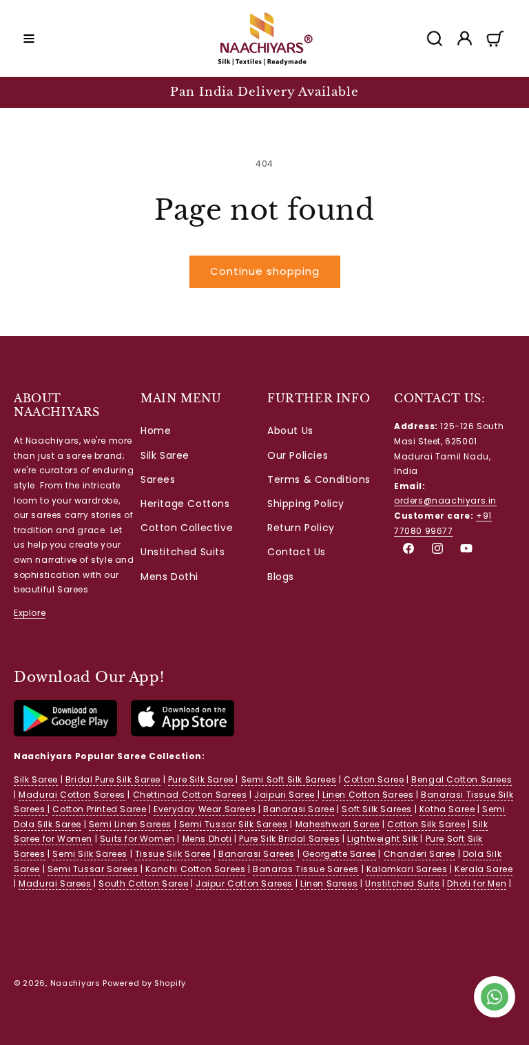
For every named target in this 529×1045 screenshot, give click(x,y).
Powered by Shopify (144, 983)
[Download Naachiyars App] (65, 733)
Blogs (280, 576)
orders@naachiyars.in (445, 500)
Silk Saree (165, 455)
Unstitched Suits (183, 552)
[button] (29, 38)
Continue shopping (265, 271)
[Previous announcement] (27, 92)
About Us (290, 430)
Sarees (158, 479)
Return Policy (301, 528)
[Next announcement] (502, 92)
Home (156, 430)
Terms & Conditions (319, 479)
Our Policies (297, 455)
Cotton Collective (187, 528)
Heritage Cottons (185, 503)
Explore (29, 613)
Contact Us (296, 552)
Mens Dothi (169, 576)
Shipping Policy (305, 503)
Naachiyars (75, 983)
